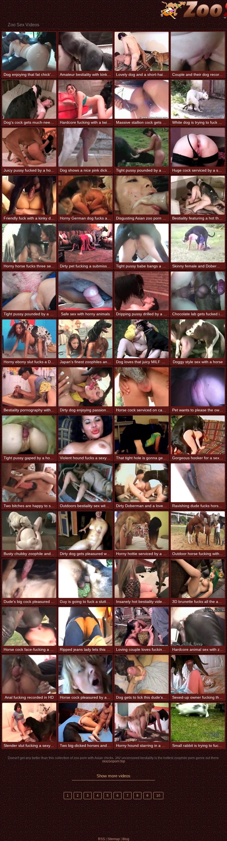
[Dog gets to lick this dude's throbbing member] (142, 674)
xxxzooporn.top (113, 761)
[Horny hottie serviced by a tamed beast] (142, 530)
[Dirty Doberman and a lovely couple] (142, 482)
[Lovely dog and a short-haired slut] (142, 51)
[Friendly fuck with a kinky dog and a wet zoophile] (29, 195)
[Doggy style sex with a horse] (198, 338)
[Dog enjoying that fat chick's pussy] (29, 51)
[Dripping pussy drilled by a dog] (142, 291)
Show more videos (113, 775)
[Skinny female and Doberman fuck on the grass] (198, 243)
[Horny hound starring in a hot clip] (142, 722)
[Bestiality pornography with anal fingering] (29, 386)
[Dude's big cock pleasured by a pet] (29, 578)
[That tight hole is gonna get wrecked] (142, 435)
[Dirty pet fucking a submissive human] (85, 243)
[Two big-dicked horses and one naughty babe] (85, 722)
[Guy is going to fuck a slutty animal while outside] (85, 578)
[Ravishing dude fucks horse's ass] (198, 482)
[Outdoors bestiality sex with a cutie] (85, 482)
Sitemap (113, 839)
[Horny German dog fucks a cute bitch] (85, 195)
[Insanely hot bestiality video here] (142, 578)
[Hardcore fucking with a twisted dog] (85, 99)
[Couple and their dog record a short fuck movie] (198, 51)
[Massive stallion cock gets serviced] (142, 99)
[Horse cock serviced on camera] (142, 386)
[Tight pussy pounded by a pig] (29, 291)
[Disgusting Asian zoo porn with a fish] (142, 195)
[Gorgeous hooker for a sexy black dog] (198, 435)
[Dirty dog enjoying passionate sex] (85, 386)
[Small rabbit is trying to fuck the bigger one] (198, 722)
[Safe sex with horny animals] (85, 291)
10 (158, 796)
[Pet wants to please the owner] (198, 386)
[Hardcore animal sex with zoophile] (198, 626)
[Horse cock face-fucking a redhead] (29, 626)
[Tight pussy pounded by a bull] (142, 147)
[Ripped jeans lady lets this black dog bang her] (85, 626)
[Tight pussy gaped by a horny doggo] (29, 435)
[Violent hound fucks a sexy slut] (85, 435)
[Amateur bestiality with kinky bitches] (85, 51)
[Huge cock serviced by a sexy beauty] (198, 147)
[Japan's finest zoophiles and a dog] (85, 338)
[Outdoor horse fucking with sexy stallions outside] (198, 530)
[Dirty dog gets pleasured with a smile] (85, 530)
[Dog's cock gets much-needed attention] (29, 99)
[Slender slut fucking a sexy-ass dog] (29, 722)
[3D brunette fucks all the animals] (198, 578)
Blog (125, 839)
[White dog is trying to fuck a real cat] (198, 99)
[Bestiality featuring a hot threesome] (198, 195)
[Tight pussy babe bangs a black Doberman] (142, 243)
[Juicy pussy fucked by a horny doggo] (29, 147)
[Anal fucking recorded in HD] (29, 674)
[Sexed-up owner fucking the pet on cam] (198, 674)
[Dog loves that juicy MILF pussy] (142, 338)
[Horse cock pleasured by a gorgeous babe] (85, 674)
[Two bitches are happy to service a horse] (29, 482)
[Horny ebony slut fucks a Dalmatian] (29, 338)
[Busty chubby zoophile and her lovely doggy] (29, 530)
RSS (101, 839)
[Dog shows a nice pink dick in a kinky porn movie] (85, 147)
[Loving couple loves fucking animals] (142, 626)
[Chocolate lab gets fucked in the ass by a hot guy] (198, 291)
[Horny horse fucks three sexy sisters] (29, 243)
